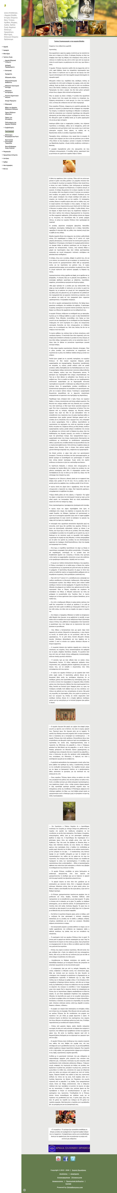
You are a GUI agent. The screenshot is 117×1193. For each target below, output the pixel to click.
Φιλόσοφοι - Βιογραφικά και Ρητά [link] (11, 135)
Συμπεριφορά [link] (9, 131)
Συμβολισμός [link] (9, 127)
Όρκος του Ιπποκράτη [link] (8, 118)
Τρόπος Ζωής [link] (8, 57)
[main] (69, 18)
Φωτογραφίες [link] (8, 165)
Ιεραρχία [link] (6, 50)
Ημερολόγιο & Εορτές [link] (10, 155)
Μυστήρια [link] (6, 53)
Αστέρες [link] (6, 158)
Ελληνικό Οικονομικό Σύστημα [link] (12, 86)
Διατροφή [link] (8, 70)
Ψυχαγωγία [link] (7, 151)
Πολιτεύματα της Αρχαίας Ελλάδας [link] (10, 123)
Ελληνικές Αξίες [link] (10, 77)
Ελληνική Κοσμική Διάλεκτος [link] (11, 81)
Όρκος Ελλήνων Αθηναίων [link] (10, 113)
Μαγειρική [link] (8, 104)
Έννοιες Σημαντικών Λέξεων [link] (12, 96)
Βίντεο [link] (5, 169)
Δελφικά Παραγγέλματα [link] (9, 66)
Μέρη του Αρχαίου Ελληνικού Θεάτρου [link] (11, 108)
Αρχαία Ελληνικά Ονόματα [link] (10, 61)
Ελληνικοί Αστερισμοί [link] (9, 91)
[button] (115, 2)
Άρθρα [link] (5, 162)
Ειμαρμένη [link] (8, 74)
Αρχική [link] (5, 47)
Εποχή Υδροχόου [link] (10, 101)
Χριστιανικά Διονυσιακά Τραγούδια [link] (9, 141)
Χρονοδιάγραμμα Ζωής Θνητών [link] (10, 147)
